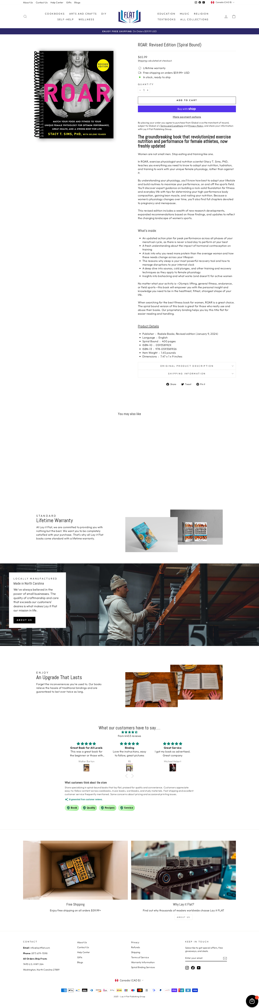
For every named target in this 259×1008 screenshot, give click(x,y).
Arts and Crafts (83, 13)
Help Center (57, 2)
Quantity (146, 84)
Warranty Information (143, 962)
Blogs (77, 2)
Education (166, 13)
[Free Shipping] (75, 870)
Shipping (142, 60)
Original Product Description (187, 366)
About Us (28, 2)
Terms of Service (140, 957)
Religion (201, 13)
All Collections (194, 19)
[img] (129, 732)
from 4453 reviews (129, 736)
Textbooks (167, 19)
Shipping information (187, 373)
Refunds (135, 947)
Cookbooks (55, 13)
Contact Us (42, 2)
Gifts (68, 2)
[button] (127, 776)
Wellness (87, 19)
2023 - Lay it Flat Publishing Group (129, 996)
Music (184, 13)
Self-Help (65, 19)
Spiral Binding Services (143, 967)
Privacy (135, 942)
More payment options (187, 117)
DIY (104, 13)
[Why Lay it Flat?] (183, 870)
